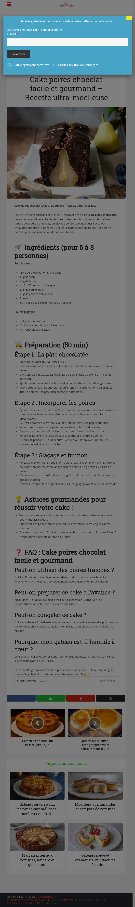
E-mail (12, 34)
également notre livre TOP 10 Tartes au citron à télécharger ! (60, 43)
